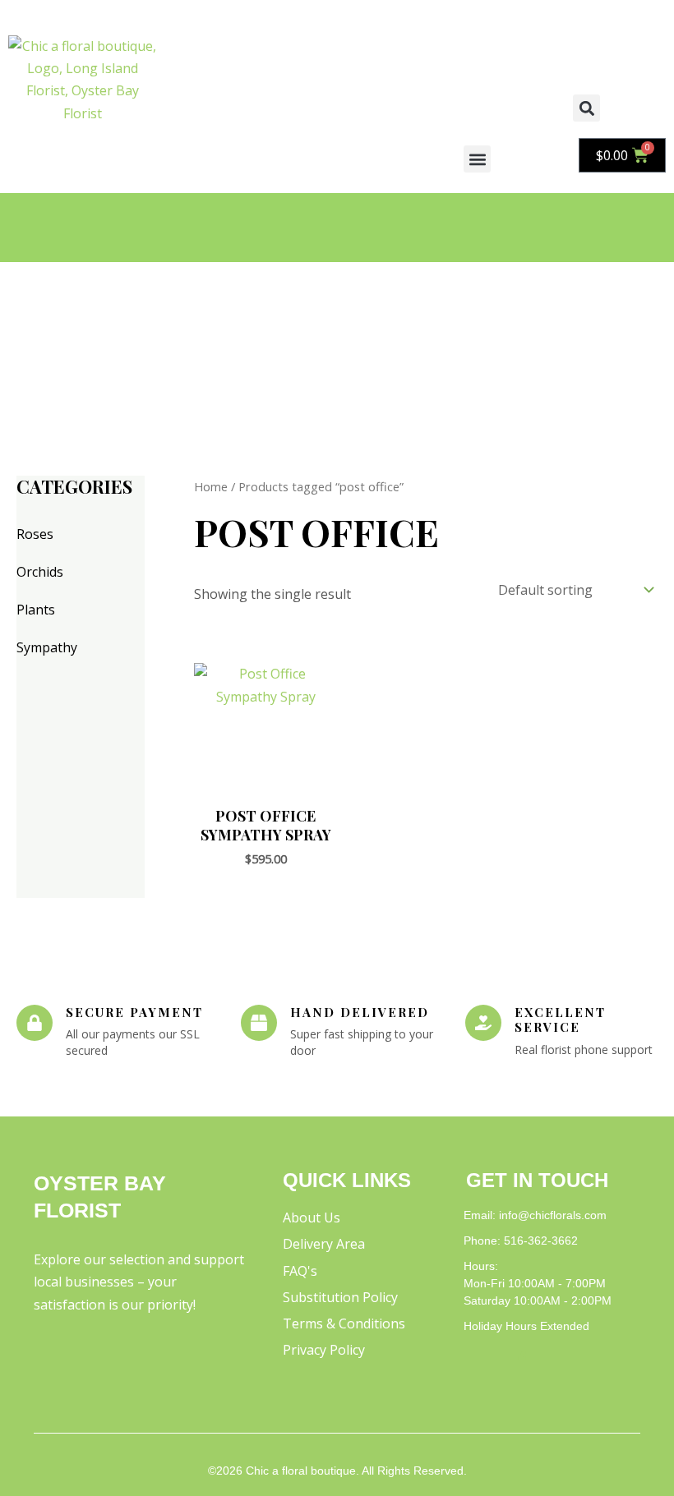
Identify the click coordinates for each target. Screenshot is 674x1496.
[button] (477, 159)
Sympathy (46, 647)
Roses (34, 534)
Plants (35, 610)
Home (211, 486)
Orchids (39, 572)
